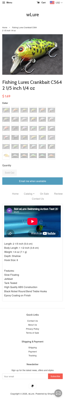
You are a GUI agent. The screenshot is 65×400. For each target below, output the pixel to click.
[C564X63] (24, 110)
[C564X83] (51, 137)
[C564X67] (6, 119)
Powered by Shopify (45, 393)
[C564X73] (6, 128)
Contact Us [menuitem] (38, 198)
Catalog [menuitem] (28, 193)
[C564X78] (6, 137)
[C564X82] (42, 137)
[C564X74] (15, 128)
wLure (32, 14)
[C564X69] (24, 119)
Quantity (6, 165)
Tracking (33, 355)
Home (4, 27)
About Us (32, 324)
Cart (43, 2)
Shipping (32, 347)
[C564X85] (15, 146)
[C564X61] (6, 110)
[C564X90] (15, 155)
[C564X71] (42, 119)
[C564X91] (24, 155)
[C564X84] (6, 146)
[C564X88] (42, 146)
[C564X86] (24, 146)
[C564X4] (6, 155)
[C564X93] (42, 155)
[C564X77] (42, 128)
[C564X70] (33, 119)
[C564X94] (51, 155)
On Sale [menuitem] (44, 193)
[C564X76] (33, 128)
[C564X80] (24, 137)
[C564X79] (15, 137)
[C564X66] (51, 110)
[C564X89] (51, 146)
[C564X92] (33, 155)
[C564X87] (33, 146)
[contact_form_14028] (58, 393)
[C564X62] (15, 110)
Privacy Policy (32, 328)
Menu (9, 2)
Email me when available (32, 181)
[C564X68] (15, 119)
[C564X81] (33, 137)
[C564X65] (42, 110)
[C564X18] (51, 128)
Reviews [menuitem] (58, 193)
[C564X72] (51, 119)
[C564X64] (33, 110)
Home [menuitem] (15, 193)
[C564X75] (24, 128)
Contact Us (32, 320)
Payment (32, 351)
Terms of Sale (32, 332)
